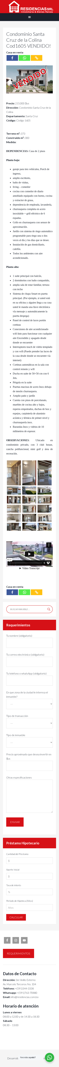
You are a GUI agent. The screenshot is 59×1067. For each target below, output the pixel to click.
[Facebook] (12, 58)
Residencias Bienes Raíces (29, 6)
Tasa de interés (13, 885)
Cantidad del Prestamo (17, 854)
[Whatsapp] (24, 58)
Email (6, 996)
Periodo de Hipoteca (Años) (19, 900)
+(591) (14, 992)
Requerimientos (18, 953)
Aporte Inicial (12, 869)
